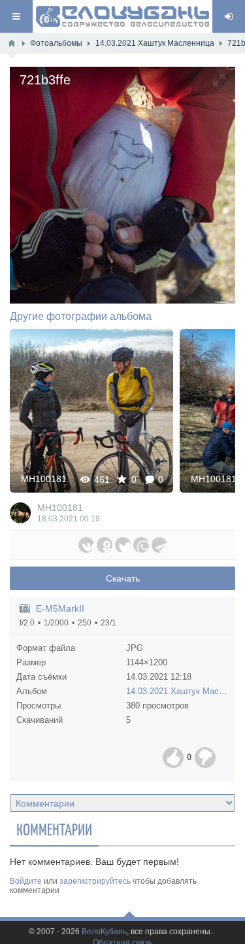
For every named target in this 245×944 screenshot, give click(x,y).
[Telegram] (159, 545)
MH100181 (44, 479)
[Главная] (12, 43)
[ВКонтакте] (86, 545)
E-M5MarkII (60, 608)
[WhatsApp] (141, 545)
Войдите (26, 881)
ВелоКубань (104, 932)
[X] (123, 545)
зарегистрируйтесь (95, 881)
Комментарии (54, 829)
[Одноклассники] (104, 545)
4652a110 (92, 410)
